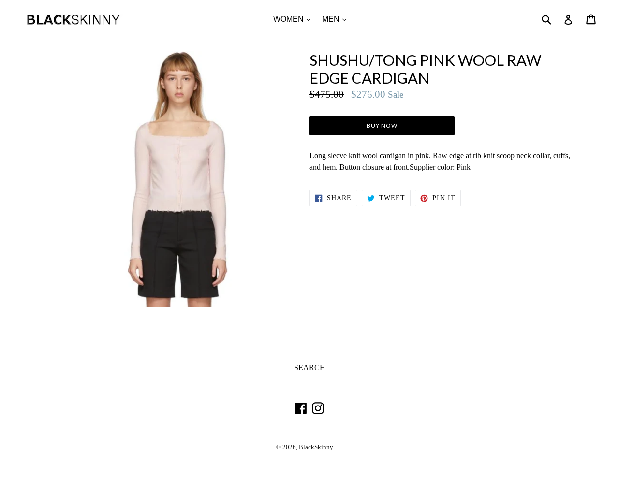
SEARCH (309, 367)
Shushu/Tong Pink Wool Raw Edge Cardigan (425, 69)
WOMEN (294, 19)
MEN (336, 19)
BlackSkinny (316, 447)
